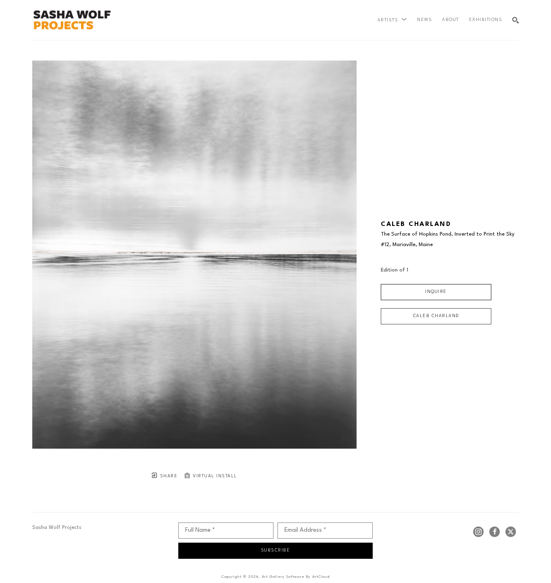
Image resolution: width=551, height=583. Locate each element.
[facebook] (494, 532)
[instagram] (478, 532)
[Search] (515, 20)
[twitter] (510, 532)
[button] (392, 20)
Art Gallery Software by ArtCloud (296, 577)
